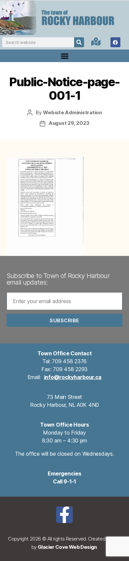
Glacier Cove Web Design (67, 547)
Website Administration (72, 112)
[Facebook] (115, 42)
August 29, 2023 (69, 123)
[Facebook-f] (64, 515)
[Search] (79, 42)
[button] (64, 56)
